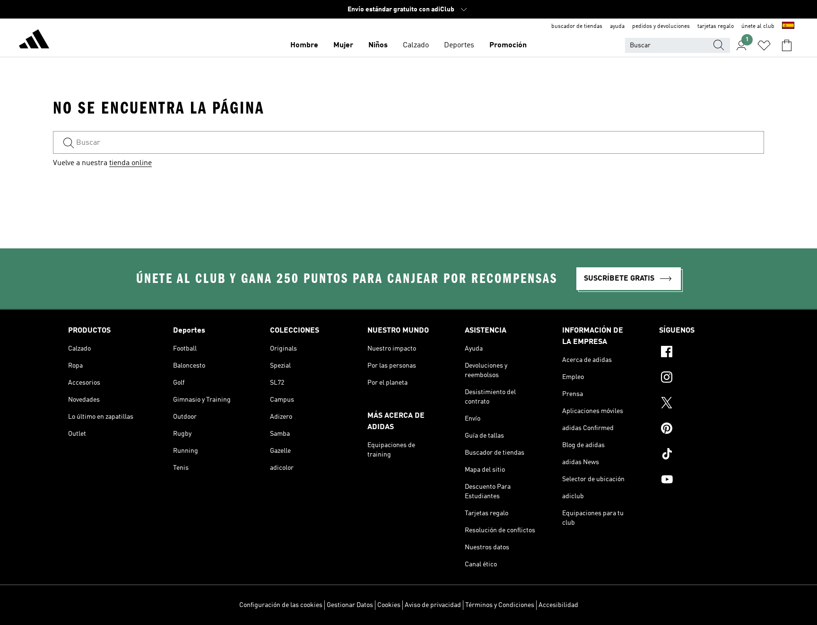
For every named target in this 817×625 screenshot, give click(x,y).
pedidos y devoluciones (661, 26)
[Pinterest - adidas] (704, 429)
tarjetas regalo (715, 26)
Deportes (459, 45)
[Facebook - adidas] (704, 353)
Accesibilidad (558, 605)
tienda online (130, 163)
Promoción (508, 45)
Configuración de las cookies (280, 605)
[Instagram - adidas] (704, 378)
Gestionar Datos (350, 605)
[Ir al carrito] (786, 45)
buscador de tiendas (576, 26)
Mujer (343, 45)
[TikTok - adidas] (704, 455)
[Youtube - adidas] (704, 480)
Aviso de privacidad (433, 605)
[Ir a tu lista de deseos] (764, 45)
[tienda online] (34, 40)
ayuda (617, 26)
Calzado (416, 45)
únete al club (757, 26)
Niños (378, 45)
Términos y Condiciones (499, 605)
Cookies (388, 605)
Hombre (304, 45)
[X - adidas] (704, 404)
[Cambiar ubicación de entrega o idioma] (788, 26)
